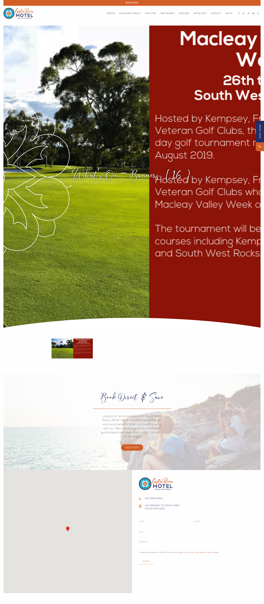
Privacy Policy (189, 552)
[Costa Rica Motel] (18, 13)
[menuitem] (111, 13)
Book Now (132, 447)
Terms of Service (207, 552)
